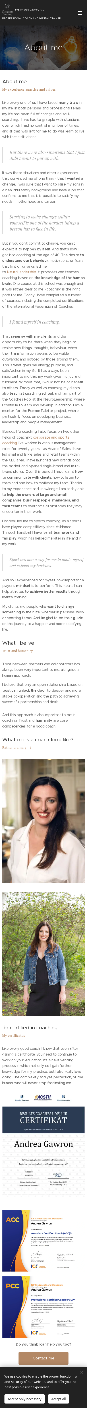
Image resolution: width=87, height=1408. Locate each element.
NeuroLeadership (21, 272)
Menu (80, 12)
